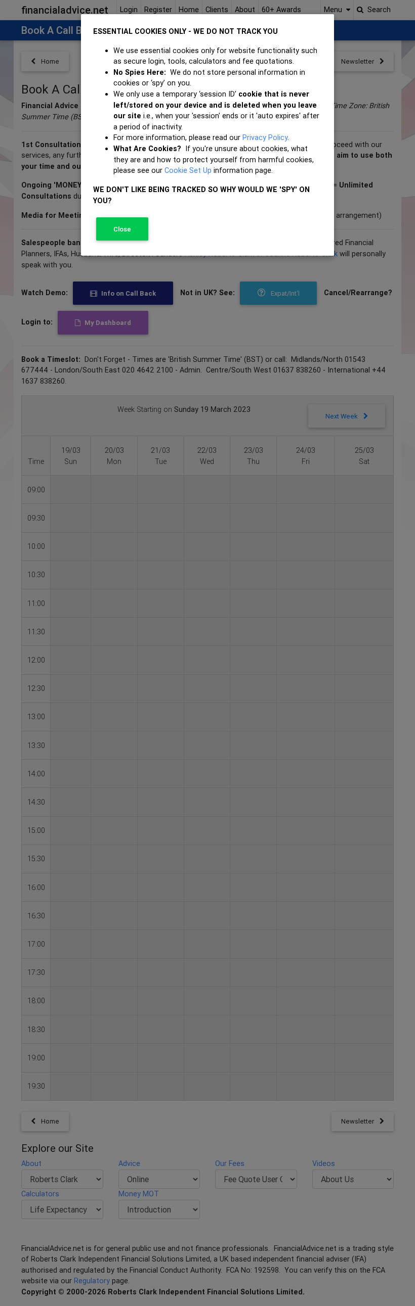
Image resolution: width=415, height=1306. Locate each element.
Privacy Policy (264, 137)
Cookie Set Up (188, 170)
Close (122, 229)
